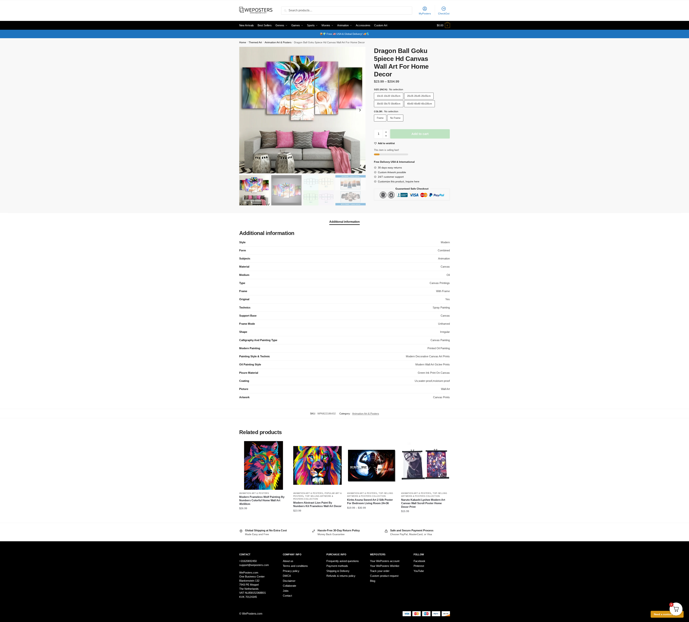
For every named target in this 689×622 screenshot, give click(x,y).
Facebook (419, 561)
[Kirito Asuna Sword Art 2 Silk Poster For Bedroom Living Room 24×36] (371, 465)
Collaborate (289, 585)
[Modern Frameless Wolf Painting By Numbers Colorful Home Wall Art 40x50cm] (263, 465)
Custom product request (384, 575)
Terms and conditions (295, 565)
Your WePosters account (384, 561)
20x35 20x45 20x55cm (419, 96)
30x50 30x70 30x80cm (388, 103)
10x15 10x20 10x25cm (388, 96)
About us (288, 561)
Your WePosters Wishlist (384, 565)
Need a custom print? (667, 614)
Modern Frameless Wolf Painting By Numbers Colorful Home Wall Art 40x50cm (261, 500)
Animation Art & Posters (278, 42)
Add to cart (420, 134)
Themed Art (255, 42)
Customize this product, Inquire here (398, 181)
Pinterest (419, 565)
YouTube (419, 570)
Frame (380, 118)
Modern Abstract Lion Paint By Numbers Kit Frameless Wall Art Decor (317, 504)
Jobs (286, 590)
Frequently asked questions (342, 561)
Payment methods (337, 565)
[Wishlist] (282, 446)
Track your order (379, 570)
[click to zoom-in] (302, 110)
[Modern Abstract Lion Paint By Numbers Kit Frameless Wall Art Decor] (317, 465)
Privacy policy (291, 570)
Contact (287, 595)
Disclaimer (289, 580)
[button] (360, 110)
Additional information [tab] (344, 221)
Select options (263, 518)
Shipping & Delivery (337, 570)
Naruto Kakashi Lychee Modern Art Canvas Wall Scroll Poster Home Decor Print (423, 503)
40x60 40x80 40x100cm (419, 103)
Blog (372, 580)
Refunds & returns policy (340, 575)
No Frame (395, 118)
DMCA (287, 575)
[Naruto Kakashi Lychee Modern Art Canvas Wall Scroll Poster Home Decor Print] (425, 465)
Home (242, 42)
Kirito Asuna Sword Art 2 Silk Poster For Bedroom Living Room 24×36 (370, 501)
